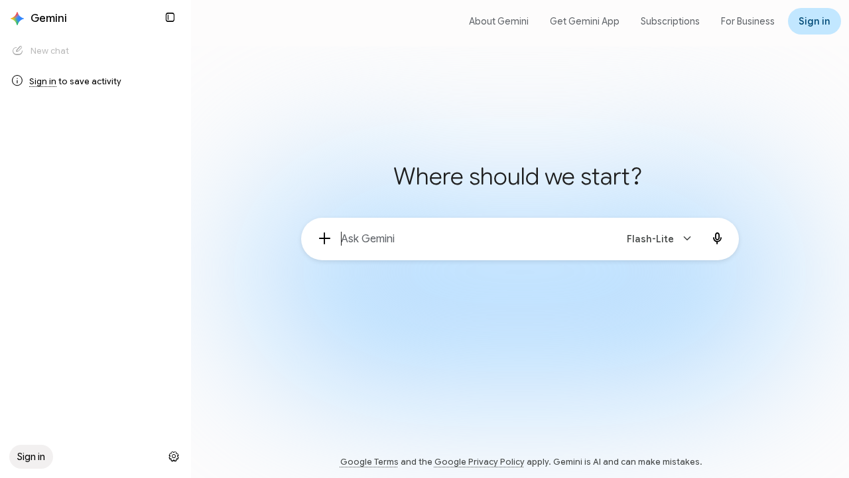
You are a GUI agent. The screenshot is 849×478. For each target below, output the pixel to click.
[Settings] (174, 457)
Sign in (42, 81)
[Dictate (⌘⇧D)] (717, 239)
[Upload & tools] (325, 239)
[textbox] (472, 239)
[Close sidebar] (170, 17)
